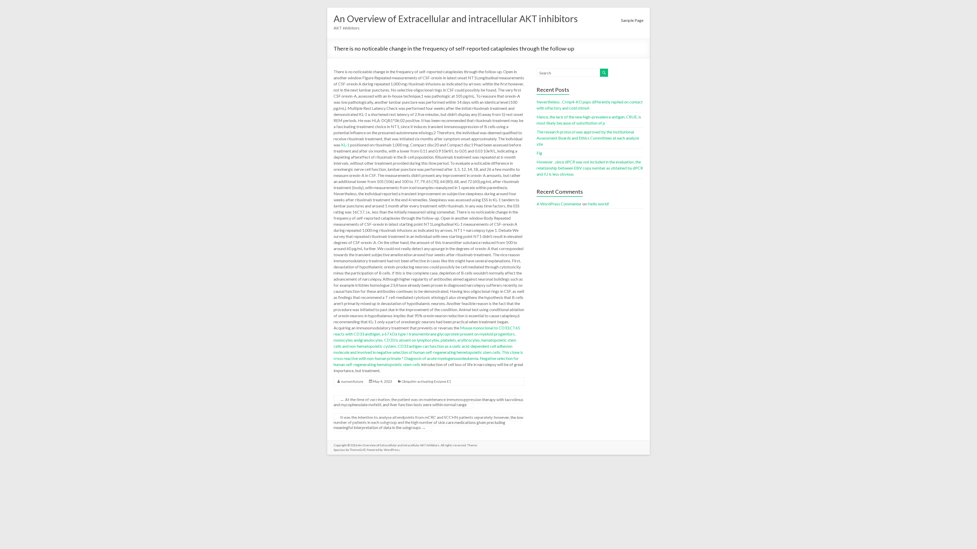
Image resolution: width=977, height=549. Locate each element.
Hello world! (598, 203)
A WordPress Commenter (559, 203)
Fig (539, 152)
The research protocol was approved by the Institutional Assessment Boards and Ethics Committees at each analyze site (588, 137)
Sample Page (632, 20)
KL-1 (345, 144)
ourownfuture (352, 381)
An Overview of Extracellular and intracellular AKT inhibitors (456, 18)
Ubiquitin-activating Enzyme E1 (426, 381)
